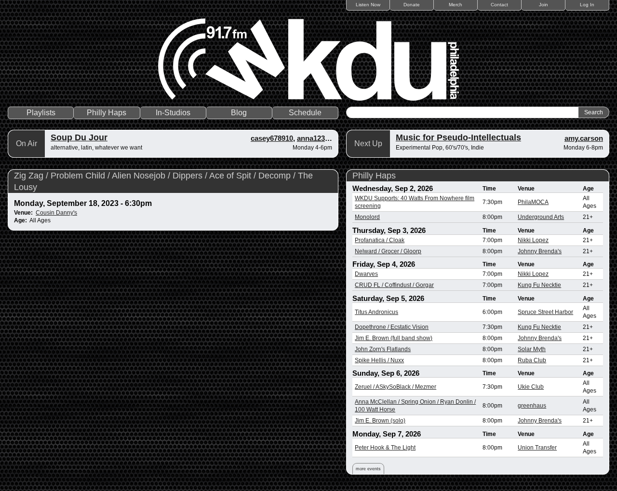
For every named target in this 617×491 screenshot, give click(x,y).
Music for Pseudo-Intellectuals (458, 137)
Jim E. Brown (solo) (380, 420)
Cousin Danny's (56, 212)
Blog (239, 113)
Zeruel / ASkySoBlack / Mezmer (395, 386)
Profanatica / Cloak (379, 240)
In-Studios (173, 113)
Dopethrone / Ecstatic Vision (392, 327)
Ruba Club (532, 360)
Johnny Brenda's (540, 251)
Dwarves (366, 274)
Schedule (305, 113)
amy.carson (583, 138)
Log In (587, 4)
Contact (499, 4)
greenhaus (532, 405)
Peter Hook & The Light (385, 447)
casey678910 (272, 138)
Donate (411, 4)
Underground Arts (541, 217)
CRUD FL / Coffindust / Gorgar (394, 285)
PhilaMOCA (533, 202)
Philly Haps (106, 113)
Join (543, 4)
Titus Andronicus (376, 312)
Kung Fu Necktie (539, 285)
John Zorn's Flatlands (383, 349)
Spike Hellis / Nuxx (379, 360)
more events (368, 468)
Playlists (41, 113)
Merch (455, 4)
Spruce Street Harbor (545, 312)
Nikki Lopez (533, 240)
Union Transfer (537, 447)
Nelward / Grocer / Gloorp (388, 251)
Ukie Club (531, 386)
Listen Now (368, 4)
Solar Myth (532, 349)
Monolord (367, 217)
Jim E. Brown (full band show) (393, 338)
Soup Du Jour (79, 137)
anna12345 (315, 138)
